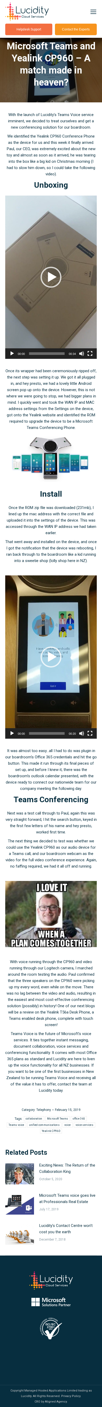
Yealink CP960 (51, 1131)
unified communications (44, 1125)
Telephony (43, 1110)
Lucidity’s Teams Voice (60, 114)
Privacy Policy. (71, 1396)
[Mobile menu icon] (93, 11)
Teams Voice (22, 1033)
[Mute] (81, 353)
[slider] (47, 353)
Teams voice (16, 1125)
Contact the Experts (76, 29)
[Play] (12, 353)
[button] (51, 277)
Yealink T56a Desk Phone (68, 1012)
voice (67, 1125)
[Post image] (19, 1173)
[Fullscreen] (90, 353)
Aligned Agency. (56, 1401)
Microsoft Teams (57, 1118)
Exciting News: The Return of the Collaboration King (67, 1168)
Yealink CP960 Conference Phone (66, 136)
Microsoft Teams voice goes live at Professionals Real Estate (67, 1198)
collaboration (34, 1118)
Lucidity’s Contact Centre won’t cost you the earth (66, 1228)
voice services (84, 1125)
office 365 (79, 1118)
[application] (51, 277)
